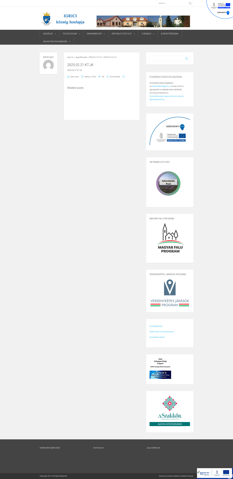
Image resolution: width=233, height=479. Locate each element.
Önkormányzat (94, 33)
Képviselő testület (122, 33)
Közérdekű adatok (157, 337)
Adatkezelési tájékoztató (50, 448)
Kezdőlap (48, 33)
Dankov (170, 476)
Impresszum (98, 448)
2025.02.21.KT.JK (74, 70)
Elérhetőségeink (169, 33)
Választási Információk (55, 41)
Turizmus (146, 33)
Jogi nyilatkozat (153, 448)
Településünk (70, 33)
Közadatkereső (156, 326)
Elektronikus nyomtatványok (162, 332)
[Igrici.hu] (63, 19)
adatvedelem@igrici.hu (161, 86)
